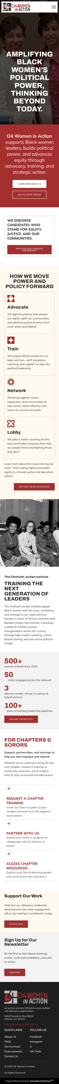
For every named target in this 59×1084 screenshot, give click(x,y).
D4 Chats (35, 1051)
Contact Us (11, 1056)
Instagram (36, 1041)
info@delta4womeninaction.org (21, 1024)
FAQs (7, 1041)
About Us (10, 1036)
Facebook (36, 1036)
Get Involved (12, 1046)
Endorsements (13, 1051)
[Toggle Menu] (54, 7)
